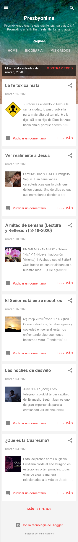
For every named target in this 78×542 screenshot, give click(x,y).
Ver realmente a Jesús (27, 155)
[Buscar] (72, 8)
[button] (70, 86)
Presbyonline (39, 18)
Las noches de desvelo (28, 370)
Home (12, 51)
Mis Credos (60, 51)
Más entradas (39, 509)
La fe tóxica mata (22, 85)
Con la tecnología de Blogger (42, 525)
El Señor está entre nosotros (33, 300)
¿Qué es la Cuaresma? (27, 440)
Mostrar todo (60, 68)
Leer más (65, 138)
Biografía (34, 51)
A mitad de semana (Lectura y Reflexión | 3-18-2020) (33, 228)
